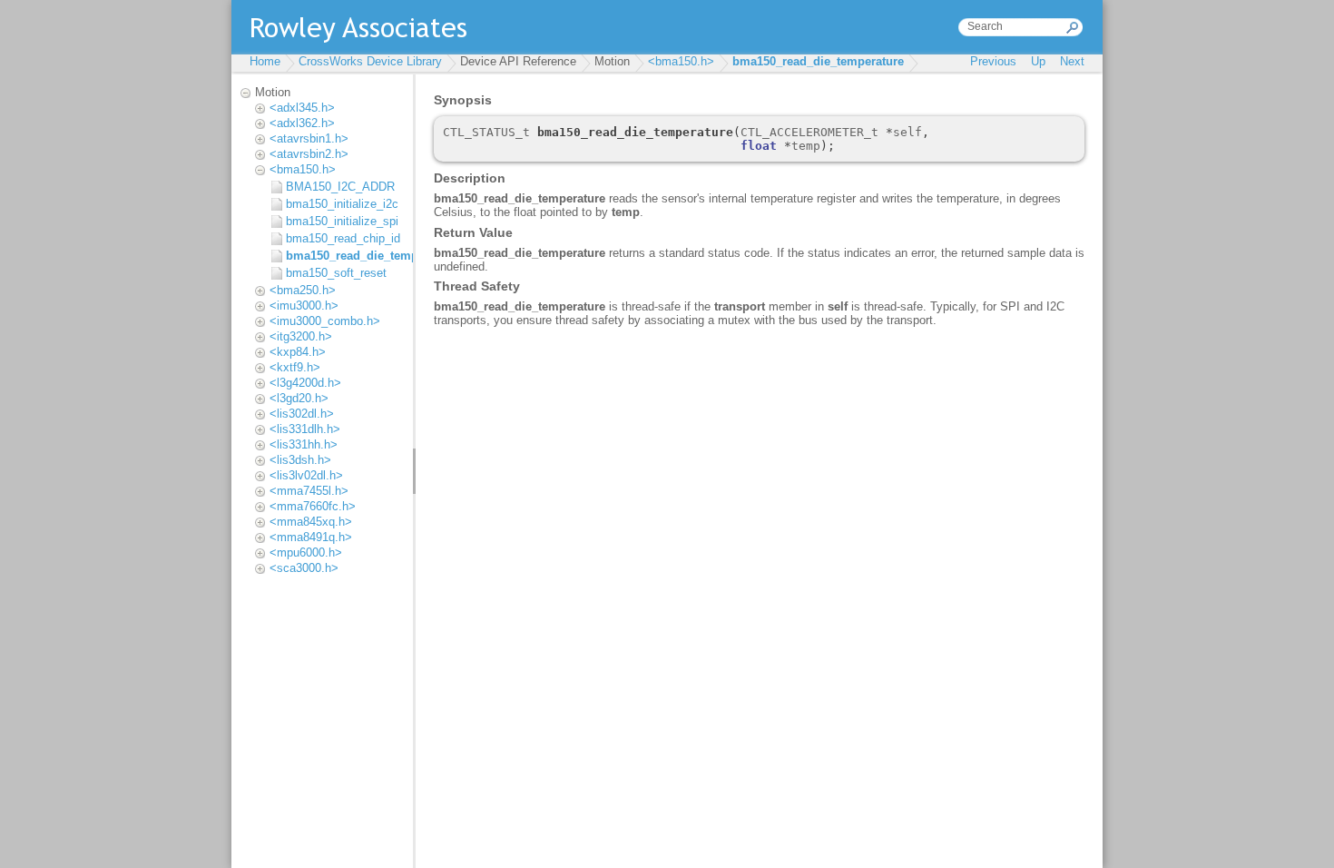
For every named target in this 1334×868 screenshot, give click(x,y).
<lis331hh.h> (304, 444)
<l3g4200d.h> (305, 383)
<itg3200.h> (301, 336)
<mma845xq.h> (311, 521)
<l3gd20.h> (299, 398)
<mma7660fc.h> (313, 506)
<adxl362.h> (302, 123)
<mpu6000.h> (306, 552)
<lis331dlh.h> (305, 429)
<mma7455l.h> (309, 491)
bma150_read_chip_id (343, 238)
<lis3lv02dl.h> (306, 475)
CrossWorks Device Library (370, 61)
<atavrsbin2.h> (309, 154)
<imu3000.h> (304, 305)
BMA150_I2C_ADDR (340, 186)
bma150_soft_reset (336, 273)
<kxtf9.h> (295, 367)
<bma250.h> (303, 290)
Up (1038, 61)
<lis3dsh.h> (300, 460)
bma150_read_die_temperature (818, 61)
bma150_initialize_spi (342, 221)
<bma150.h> (681, 61)
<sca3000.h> (304, 568)
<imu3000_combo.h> (325, 321)
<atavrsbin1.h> (309, 138)
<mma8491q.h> (311, 537)
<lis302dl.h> (302, 413)
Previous (993, 61)
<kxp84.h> (298, 352)
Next (1072, 61)
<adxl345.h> (302, 107)
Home (265, 61)
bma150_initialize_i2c (342, 204)
